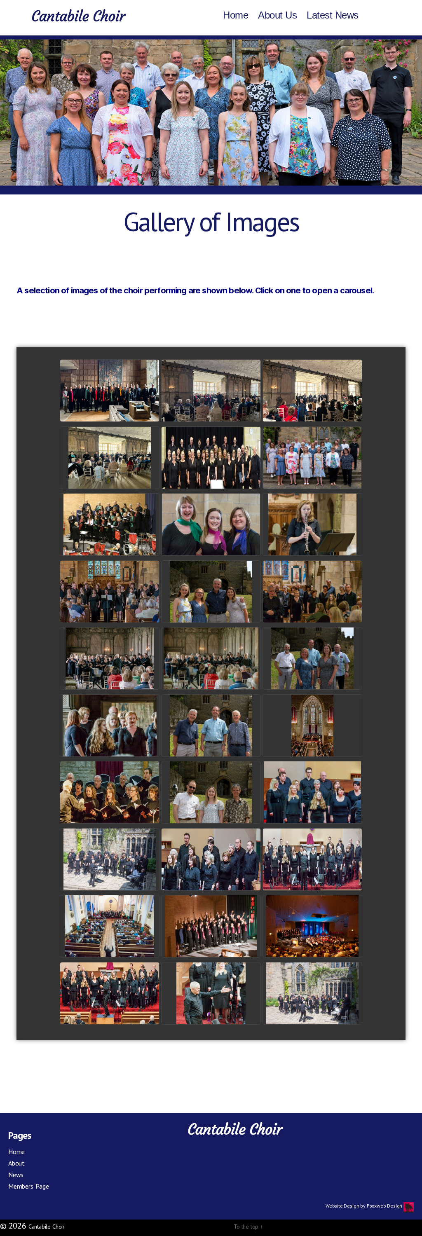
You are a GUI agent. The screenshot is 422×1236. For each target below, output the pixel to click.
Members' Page (28, 1186)
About (16, 1163)
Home (235, 15)
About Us (277, 15)
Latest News (333, 15)
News (15, 1174)
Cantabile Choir (46, 1226)
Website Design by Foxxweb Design (364, 1206)
